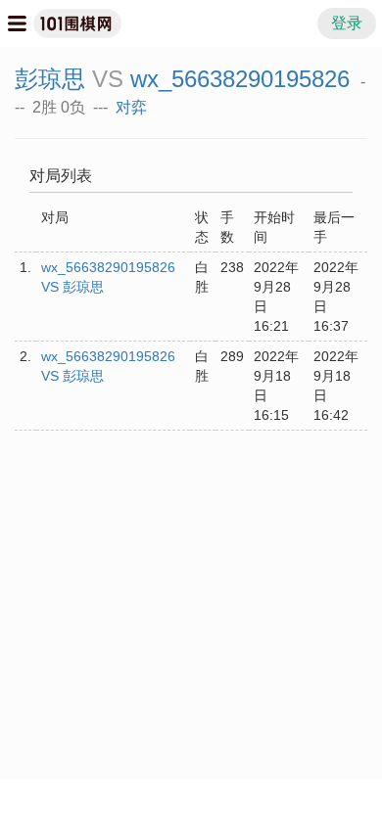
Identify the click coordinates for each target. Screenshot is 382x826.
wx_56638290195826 (240, 79)
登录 (346, 23)
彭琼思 (50, 79)
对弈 (131, 107)
